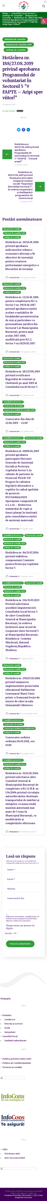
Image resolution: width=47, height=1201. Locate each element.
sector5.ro (14, 277)
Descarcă (19, 111)
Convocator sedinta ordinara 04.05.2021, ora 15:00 (20, 741)
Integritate (10, 1032)
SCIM (7, 1028)
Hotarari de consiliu (15, 39)
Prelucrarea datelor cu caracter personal (23, 1191)
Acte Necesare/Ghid (14, 1158)
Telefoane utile (12, 1153)
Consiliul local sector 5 (23, 13)
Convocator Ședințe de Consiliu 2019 (19, 410)
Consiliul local (10, 1036)
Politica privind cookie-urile (17, 1059)
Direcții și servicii (13, 1023)
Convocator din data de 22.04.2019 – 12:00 (19, 421)
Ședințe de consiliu (12, 15)
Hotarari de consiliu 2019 (19, 44)
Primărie (7, 1015)
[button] (45, 2)
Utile (5, 1149)
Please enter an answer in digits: (20, 927)
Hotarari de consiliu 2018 (14, 233)
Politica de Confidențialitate (17, 1063)
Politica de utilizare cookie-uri (24, 1193)
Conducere (9, 1019)
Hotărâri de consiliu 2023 (14, 591)
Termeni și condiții (12, 1067)
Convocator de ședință (13, 406)
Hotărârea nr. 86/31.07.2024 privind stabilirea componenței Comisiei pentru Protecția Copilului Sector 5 (22, 560)
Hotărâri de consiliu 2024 (14, 543)
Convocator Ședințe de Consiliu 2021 (19, 728)
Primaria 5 (14, 576)
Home (5, 13)
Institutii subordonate (15, 1040)
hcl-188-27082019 (8, 111)
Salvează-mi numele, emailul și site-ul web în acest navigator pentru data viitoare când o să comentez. (22, 919)
